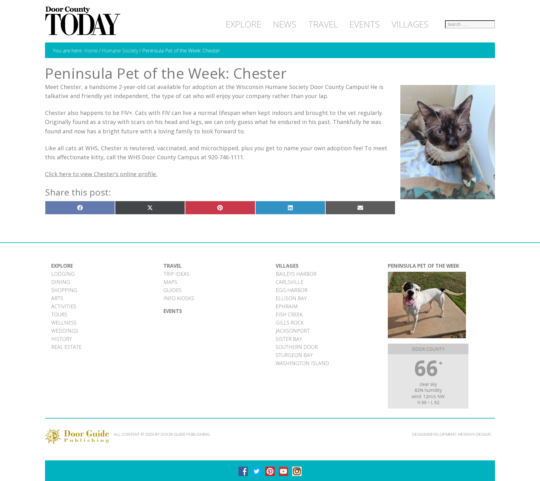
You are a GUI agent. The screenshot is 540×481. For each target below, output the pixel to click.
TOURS (59, 314)
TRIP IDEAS (176, 273)
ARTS (57, 298)
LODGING (63, 273)
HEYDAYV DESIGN (474, 434)
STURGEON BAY (294, 355)
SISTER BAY (289, 338)
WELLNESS (64, 322)
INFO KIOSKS (178, 298)
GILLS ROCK (290, 322)
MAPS (170, 282)
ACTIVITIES (63, 306)
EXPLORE (62, 265)
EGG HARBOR (292, 290)
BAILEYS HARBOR (296, 273)
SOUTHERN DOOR (297, 347)
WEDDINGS (64, 330)
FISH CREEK (289, 314)
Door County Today (84, 21)
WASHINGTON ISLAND (302, 363)
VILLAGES (287, 265)
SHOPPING (64, 290)
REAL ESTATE (66, 347)
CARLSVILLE (289, 282)
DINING (60, 282)
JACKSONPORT (293, 330)
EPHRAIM (287, 306)
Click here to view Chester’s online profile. (101, 174)
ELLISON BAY (291, 298)
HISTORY (61, 338)
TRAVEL (172, 265)
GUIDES (172, 290)
